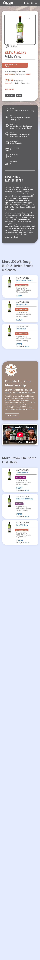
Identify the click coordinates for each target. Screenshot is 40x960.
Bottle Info (10, 95)
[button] (30, 19)
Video (19, 95)
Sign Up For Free (12, 415)
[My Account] (24, 3)
